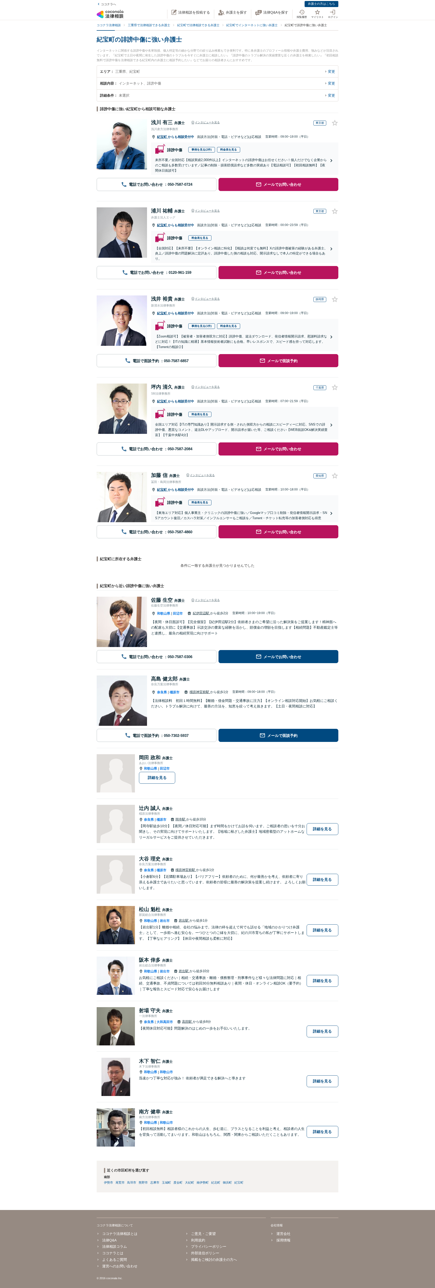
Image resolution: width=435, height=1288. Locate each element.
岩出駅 (184, 920)
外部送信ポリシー (205, 1253)
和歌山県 (163, 613)
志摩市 (154, 1182)
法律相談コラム (114, 1246)
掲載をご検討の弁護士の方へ (214, 1260)
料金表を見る (228, 149)
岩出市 (165, 921)
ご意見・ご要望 (203, 1234)
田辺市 (178, 613)
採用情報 (283, 1240)
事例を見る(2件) (202, 149)
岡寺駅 (180, 819)
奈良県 (162, 692)
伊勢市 (108, 1182)
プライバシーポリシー (208, 1246)
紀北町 (215, 1182)
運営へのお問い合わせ (119, 1266)
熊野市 (143, 1182)
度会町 (178, 1182)
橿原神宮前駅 (200, 692)
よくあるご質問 (114, 1260)
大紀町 (189, 1182)
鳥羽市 (131, 1182)
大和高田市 (165, 1022)
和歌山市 (166, 1072)
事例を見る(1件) (202, 325)
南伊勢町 (203, 1182)
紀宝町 (162, 137)
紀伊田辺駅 (201, 613)
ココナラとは (112, 1253)
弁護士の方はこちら (321, 4)
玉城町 (166, 1182)
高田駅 (187, 1022)
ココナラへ (108, 4)
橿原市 (174, 692)
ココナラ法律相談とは (119, 1234)
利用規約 (198, 1240)
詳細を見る (157, 777)
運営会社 (283, 1234)
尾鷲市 (120, 1182)
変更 (331, 71)
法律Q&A (109, 1240)
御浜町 (227, 1182)
